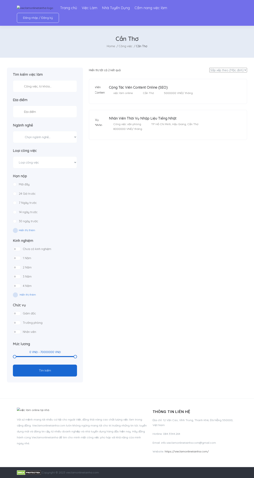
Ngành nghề (23, 125)
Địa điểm (20, 100)
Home (111, 46)
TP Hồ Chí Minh (161, 124)
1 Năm (27, 258)
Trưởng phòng (32, 323)
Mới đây (24, 184)
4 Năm (27, 286)
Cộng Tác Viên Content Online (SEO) (138, 87)
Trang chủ (68, 8)
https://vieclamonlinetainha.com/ (187, 451)
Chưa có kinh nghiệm (37, 249)
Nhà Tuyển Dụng (116, 8)
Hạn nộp (20, 176)
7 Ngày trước (28, 203)
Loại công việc (25, 150)
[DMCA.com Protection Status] (29, 472)
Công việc (125, 46)
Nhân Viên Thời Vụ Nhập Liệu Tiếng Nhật (142, 118)
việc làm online (123, 93)
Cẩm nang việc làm (151, 8)
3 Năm (27, 276)
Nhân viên (29, 332)
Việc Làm (89, 8)
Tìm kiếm (45, 370)
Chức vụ (19, 305)
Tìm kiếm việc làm (28, 74)
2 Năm (27, 267)
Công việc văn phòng (127, 124)
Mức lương (21, 344)
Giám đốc (29, 313)
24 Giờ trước (27, 193)
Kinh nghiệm (23, 240)
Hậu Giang (179, 124)
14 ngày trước (28, 212)
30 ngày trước (28, 221)
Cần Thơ (148, 93)
